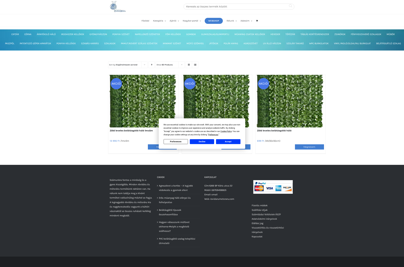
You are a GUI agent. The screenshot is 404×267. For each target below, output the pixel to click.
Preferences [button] (213, 134)
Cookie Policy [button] (226, 131)
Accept (228, 142)
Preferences (175, 142)
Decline (202, 142)
